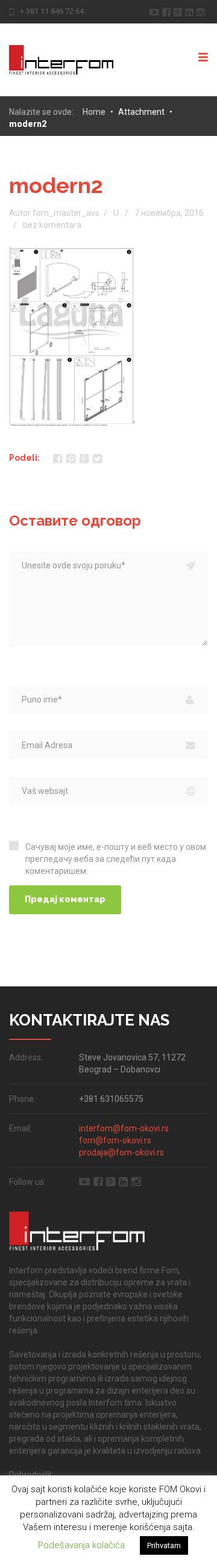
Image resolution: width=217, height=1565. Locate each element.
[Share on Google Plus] (84, 458)
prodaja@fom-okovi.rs (121, 1152)
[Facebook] (168, 11)
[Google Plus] (179, 11)
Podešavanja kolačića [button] (81, 1545)
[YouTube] (155, 11)
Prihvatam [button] (164, 1545)
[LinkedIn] (191, 11)
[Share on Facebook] (57, 458)
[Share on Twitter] (97, 458)
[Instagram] (202, 11)
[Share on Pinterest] (70, 458)
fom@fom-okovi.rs (115, 1140)
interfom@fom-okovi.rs (124, 1128)
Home (94, 112)
